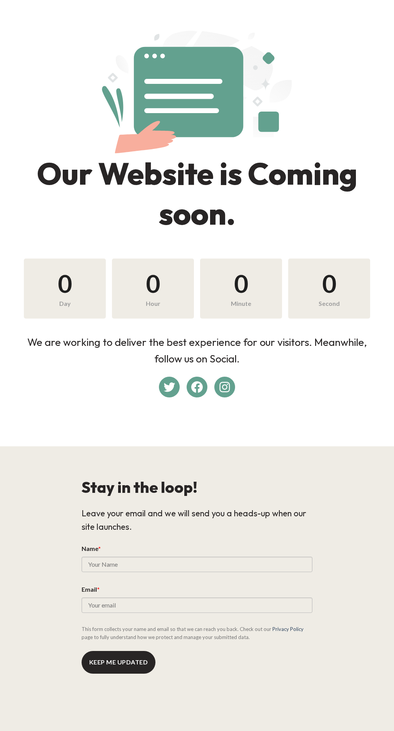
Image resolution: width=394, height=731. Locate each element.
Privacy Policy (288, 629)
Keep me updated (118, 662)
